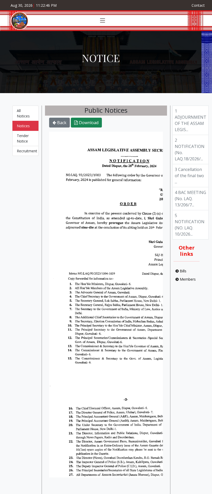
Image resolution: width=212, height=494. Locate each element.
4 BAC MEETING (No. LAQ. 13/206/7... (190, 199)
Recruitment (27, 150)
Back (61, 122)
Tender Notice (23, 138)
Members (187, 279)
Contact (198, 5)
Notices (23, 125)
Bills (182, 270)
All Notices (23, 113)
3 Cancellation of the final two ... (189, 176)
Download (88, 122)
